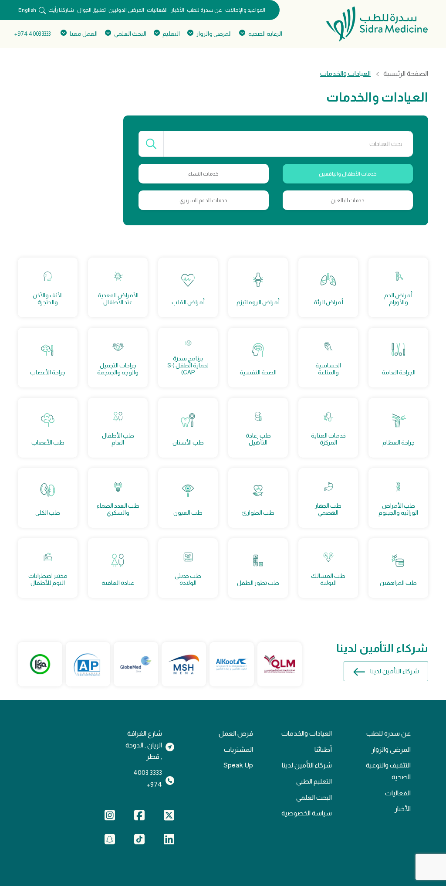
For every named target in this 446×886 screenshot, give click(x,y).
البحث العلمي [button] (130, 34)
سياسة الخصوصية (306, 813)
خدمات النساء (203, 174)
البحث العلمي (314, 797)
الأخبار (177, 10)
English (27, 10)
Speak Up (238, 765)
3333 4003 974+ (32, 34)
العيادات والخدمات (306, 733)
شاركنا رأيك (61, 10)
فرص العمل (236, 733)
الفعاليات (157, 10)
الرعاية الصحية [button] (265, 34)
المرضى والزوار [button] (214, 34)
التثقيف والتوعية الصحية (388, 771)
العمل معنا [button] (84, 34)
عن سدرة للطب (204, 10)
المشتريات (238, 749)
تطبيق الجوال (91, 10)
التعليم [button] (171, 34)
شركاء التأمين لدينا (394, 671)
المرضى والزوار (391, 749)
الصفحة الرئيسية (405, 73)
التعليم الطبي (314, 781)
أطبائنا (323, 749)
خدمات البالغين (348, 200)
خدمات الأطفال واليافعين (348, 174)
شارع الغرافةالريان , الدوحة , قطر (143, 745)
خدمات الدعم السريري (203, 200)
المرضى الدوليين (126, 10)
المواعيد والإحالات (245, 10)
